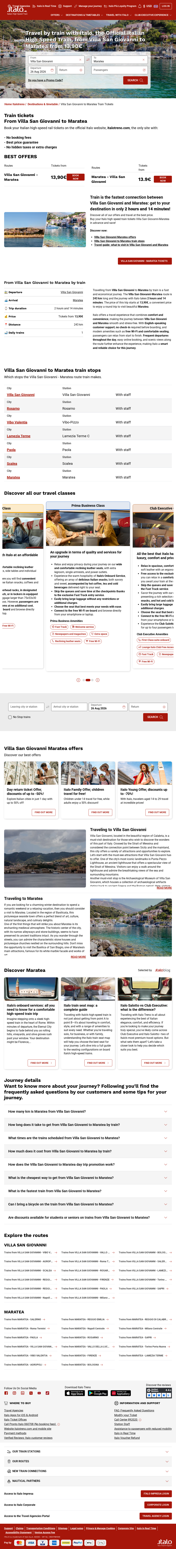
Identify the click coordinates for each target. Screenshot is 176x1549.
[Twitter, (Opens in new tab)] (31, 1393)
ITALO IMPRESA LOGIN (158, 1494)
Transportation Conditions (40, 1528)
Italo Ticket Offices (15, 1419)
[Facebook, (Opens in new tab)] (6, 1393)
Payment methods (15, 1433)
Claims (19, 1528)
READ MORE (164, 888)
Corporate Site (126, 1528)
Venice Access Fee (45, 1532)
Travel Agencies (13, 1410)
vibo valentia (17, 422)
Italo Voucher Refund (127, 1438)
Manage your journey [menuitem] (90, 6)
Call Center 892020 (126, 1419)
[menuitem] (140, 6)
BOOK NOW (78, 177)
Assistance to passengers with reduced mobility (143, 1428)
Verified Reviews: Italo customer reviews (28, 1438)
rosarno (13, 408)
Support (8, 1528)
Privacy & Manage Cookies (100, 1528)
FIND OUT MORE (45, 813)
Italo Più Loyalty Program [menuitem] (122, 6)
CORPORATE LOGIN (159, 1505)
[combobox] (54, 61)
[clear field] (80, 60)
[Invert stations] (88, 60)
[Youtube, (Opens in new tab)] (39, 1393)
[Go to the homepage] (17, 10)
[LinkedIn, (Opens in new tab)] (23, 1393)
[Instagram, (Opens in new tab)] (14, 1393)
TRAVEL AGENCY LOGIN (157, 1517)
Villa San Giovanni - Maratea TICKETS (144, 261)
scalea (12, 463)
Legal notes (76, 1528)
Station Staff (122, 1424)
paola (11, 450)
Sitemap (62, 1528)
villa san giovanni (21, 395)
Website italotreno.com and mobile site (27, 1428)
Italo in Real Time (124, 1433)
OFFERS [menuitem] (55, 15)
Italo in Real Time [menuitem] (46, 6)
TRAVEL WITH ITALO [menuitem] (117, 15)
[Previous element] (78, 680)
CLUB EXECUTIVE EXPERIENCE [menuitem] (151, 15)
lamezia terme (18, 436)
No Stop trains (21, 717)
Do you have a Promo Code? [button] (45, 80)
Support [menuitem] (67, 6)
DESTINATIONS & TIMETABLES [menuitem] (83, 15)
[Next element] (98, 680)
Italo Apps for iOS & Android (21, 1415)
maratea (13, 477)
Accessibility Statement (19, 1532)
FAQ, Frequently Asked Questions (134, 1410)
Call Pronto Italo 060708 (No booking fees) (30, 1424)
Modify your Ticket (125, 1415)
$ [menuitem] (147, 6)
